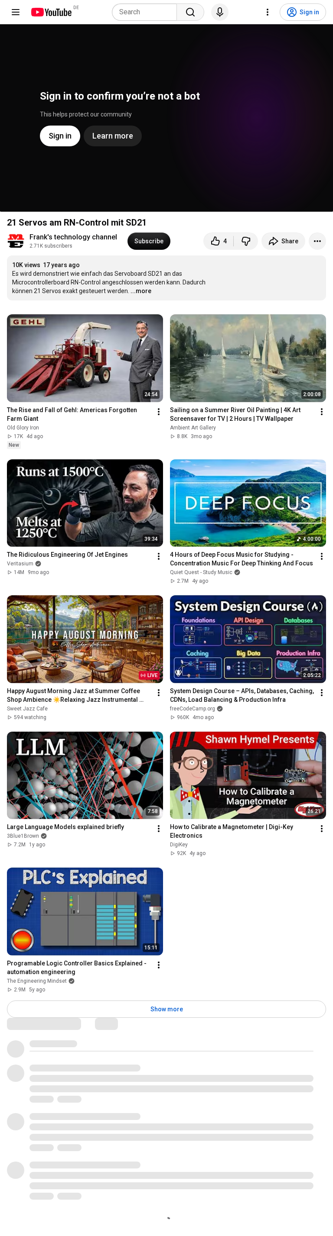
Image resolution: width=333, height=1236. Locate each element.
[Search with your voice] (220, 12)
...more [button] (141, 290)
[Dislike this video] (246, 241)
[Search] (190, 12)
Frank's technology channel (73, 237)
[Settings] (267, 12)
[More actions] (317, 241)
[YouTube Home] (51, 12)
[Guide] (15, 12)
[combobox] (147, 12)
